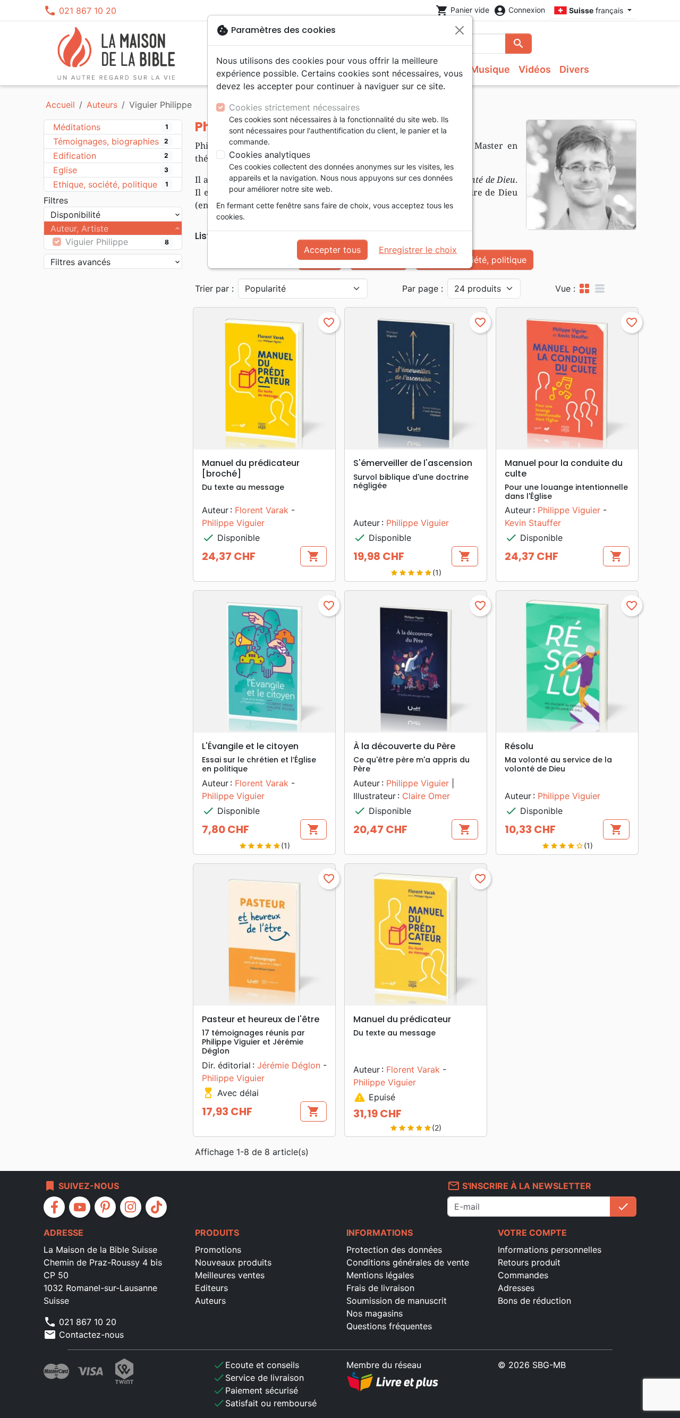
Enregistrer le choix (418, 249)
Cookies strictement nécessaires (294, 107)
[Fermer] (459, 30)
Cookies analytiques (269, 154)
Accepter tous (332, 249)
